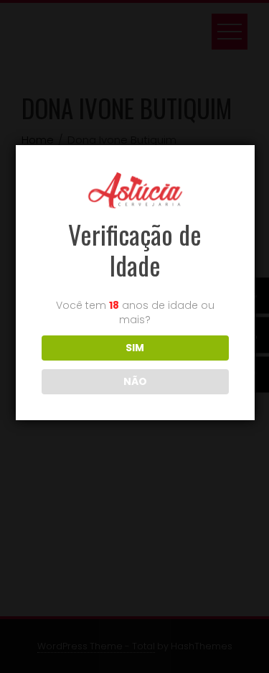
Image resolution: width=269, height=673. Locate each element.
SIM (135, 347)
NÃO (135, 381)
